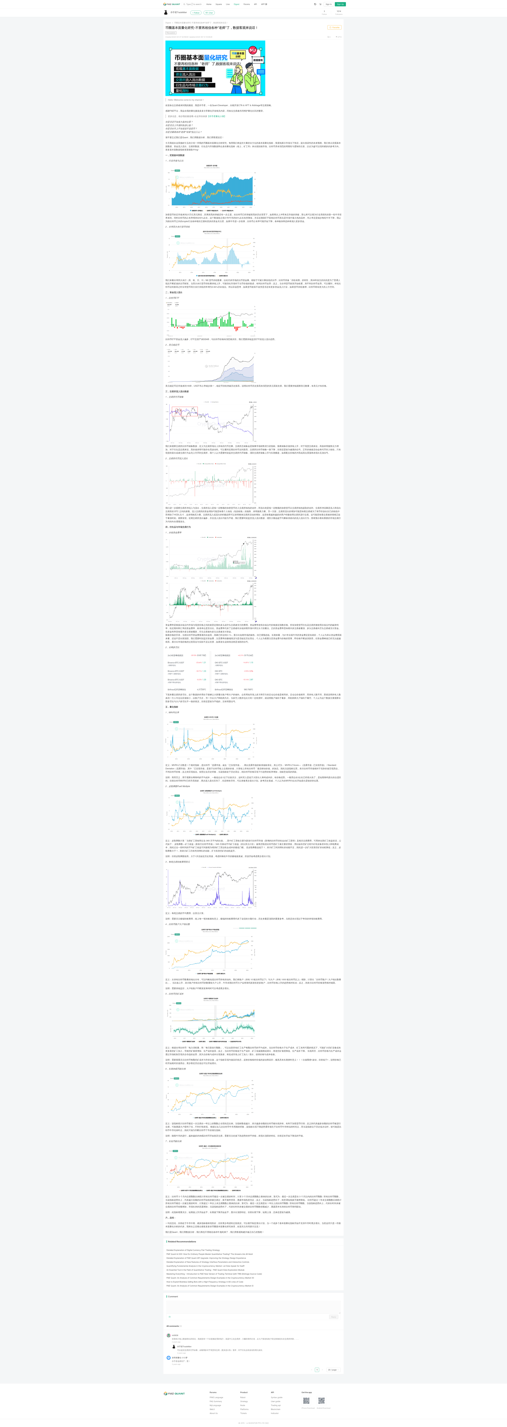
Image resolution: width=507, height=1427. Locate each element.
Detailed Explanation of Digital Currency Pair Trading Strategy (193, 1250)
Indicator (275, 1413)
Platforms (244, 1409)
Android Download (323, 1408)
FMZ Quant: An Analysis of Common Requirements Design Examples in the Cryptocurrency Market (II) (210, 1278)
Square (219, 4)
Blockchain (275, 1409)
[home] (171, 4)
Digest (236, 4)
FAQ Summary (216, 1401)
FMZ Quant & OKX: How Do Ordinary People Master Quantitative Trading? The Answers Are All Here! (209, 1254)
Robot (242, 1397)
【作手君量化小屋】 (216, 116)
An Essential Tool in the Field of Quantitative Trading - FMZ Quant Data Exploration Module (205, 1270)
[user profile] (174, 1346)
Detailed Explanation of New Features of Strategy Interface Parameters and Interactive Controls (207, 1262)
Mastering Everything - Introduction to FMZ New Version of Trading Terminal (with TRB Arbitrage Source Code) (214, 1274)
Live (228, 4)
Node (242, 1405)
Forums (247, 4)
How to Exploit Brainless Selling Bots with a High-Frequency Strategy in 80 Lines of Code (204, 1282)
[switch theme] (320, 4)
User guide (275, 1401)
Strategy (244, 1401)
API (255, 4)
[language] (315, 4)
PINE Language (216, 1397)
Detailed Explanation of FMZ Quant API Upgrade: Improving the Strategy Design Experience (206, 1258)
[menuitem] (208, 4)
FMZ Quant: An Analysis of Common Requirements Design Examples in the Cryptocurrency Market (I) (209, 1286)
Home (208, 4)
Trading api (276, 1405)
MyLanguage (215, 1405)
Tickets (243, 1413)
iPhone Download (308, 1408)
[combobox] (332, 1369)
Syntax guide (276, 1397)
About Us (214, 1413)
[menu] (258, 4)
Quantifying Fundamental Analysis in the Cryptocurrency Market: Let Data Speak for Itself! (205, 1266)
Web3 (212, 1409)
